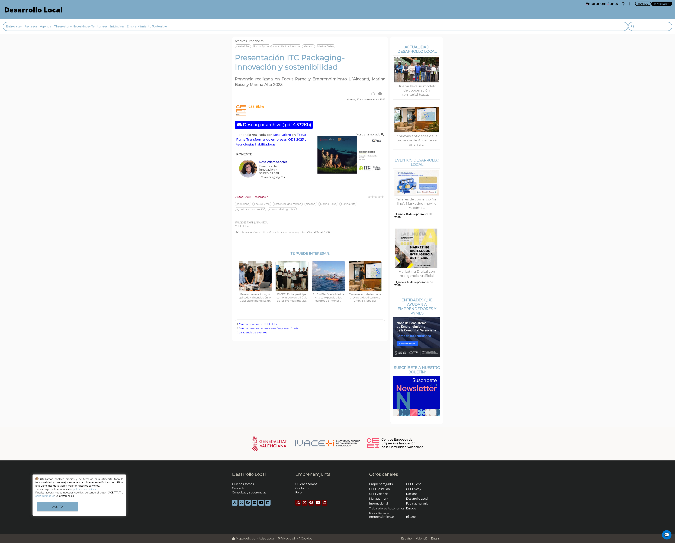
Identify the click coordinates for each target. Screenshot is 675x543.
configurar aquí (44, 496)
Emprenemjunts (312, 474)
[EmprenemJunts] (601, 4)
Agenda (45, 26)
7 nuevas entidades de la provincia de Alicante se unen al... (416, 140)
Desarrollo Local (249, 474)
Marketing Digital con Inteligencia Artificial (416, 273)
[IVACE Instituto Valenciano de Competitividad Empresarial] (306, 443)
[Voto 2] (372, 196)
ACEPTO (57, 506)
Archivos (241, 41)
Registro (643, 3)
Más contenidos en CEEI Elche (258, 324)
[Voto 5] (382, 196)
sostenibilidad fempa (286, 46)
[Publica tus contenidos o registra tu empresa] (629, 4)
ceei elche (242, 46)
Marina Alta (348, 204)
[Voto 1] (369, 196)
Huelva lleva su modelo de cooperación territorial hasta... (416, 90)
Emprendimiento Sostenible (147, 26)
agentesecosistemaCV (250, 209)
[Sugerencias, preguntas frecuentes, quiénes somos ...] (623, 4)
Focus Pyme (261, 46)
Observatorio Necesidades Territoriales (81, 26)
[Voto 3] (376, 196)
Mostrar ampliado (368, 134)
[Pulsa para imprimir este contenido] (380, 93)
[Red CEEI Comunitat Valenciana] (395, 447)
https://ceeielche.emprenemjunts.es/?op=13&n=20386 (296, 232)
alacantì (308, 46)
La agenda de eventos (253, 332)
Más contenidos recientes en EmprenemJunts (268, 328)
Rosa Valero (282, 134)
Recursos (30, 26)
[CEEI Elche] (241, 114)
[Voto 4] (379, 196)
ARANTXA (261, 222)
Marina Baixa (325, 46)
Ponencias (256, 41)
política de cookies (84, 489)
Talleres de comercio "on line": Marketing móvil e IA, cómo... (416, 203)
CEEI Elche (256, 106)
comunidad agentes (282, 209)
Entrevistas (14, 26)
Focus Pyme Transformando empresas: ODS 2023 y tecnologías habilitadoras (271, 139)
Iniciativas (117, 26)
